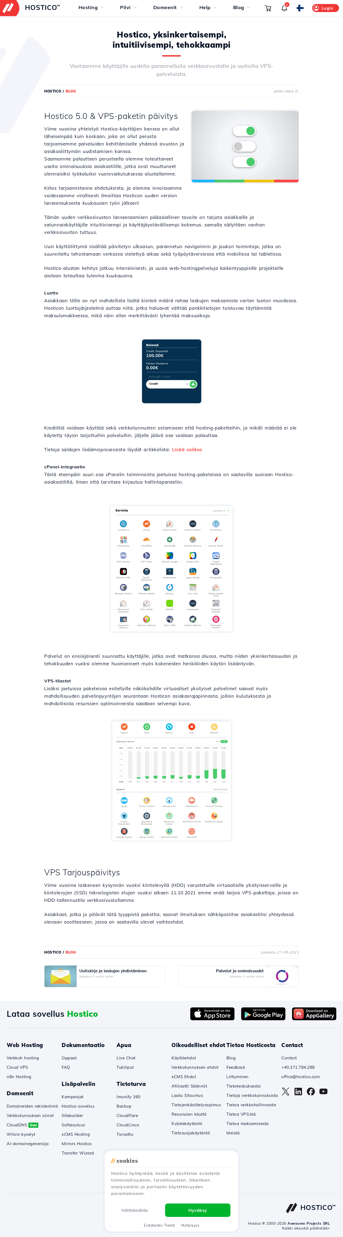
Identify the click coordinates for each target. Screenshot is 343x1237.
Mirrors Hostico (77, 1143)
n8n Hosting (19, 1076)
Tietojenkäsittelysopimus (196, 1104)
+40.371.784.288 (298, 1067)
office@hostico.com (300, 1076)
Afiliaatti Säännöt (189, 1086)
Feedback (235, 1067)
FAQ (66, 1067)
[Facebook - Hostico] (311, 1094)
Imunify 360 (129, 1096)
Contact (289, 1057)
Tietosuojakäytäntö (191, 1132)
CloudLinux (128, 1124)
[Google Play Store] (263, 1018)
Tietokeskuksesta (243, 1086)
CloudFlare (127, 1115)
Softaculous (73, 1124)
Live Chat (126, 1057)
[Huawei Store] (314, 1018)
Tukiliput (125, 1067)
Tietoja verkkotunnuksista (252, 1095)
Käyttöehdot (184, 1057)
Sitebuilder (72, 1115)
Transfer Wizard (78, 1153)
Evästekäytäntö (187, 1123)
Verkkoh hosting (23, 1057)
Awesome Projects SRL (309, 1223)
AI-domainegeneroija (28, 1143)
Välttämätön (134, 1210)
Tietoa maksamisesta (247, 1123)
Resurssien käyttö (189, 1114)
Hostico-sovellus (78, 1106)
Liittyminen (237, 1076)
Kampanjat (73, 1096)
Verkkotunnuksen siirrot (30, 1115)
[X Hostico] (285, 1094)
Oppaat (69, 1057)
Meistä (233, 1132)
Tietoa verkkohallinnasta (251, 1104)
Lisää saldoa (187, 449)
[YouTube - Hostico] (323, 1094)
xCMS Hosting (76, 1134)
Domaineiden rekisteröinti (32, 1106)
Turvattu (125, 1134)
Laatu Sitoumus (187, 1095)
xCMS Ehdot (184, 1076)
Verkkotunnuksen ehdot (195, 1067)
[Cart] (268, 8)
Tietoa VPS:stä (241, 1114)
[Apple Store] (212, 1018)
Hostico (52, 91)
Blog (231, 1057)
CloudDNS (22, 1124)
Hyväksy (197, 1210)
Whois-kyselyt (21, 1134)
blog (71, 91)
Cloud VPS (17, 1067)
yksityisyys (190, 1225)
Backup (124, 1106)
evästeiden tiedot (159, 1225)
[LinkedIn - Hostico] (298, 1094)
